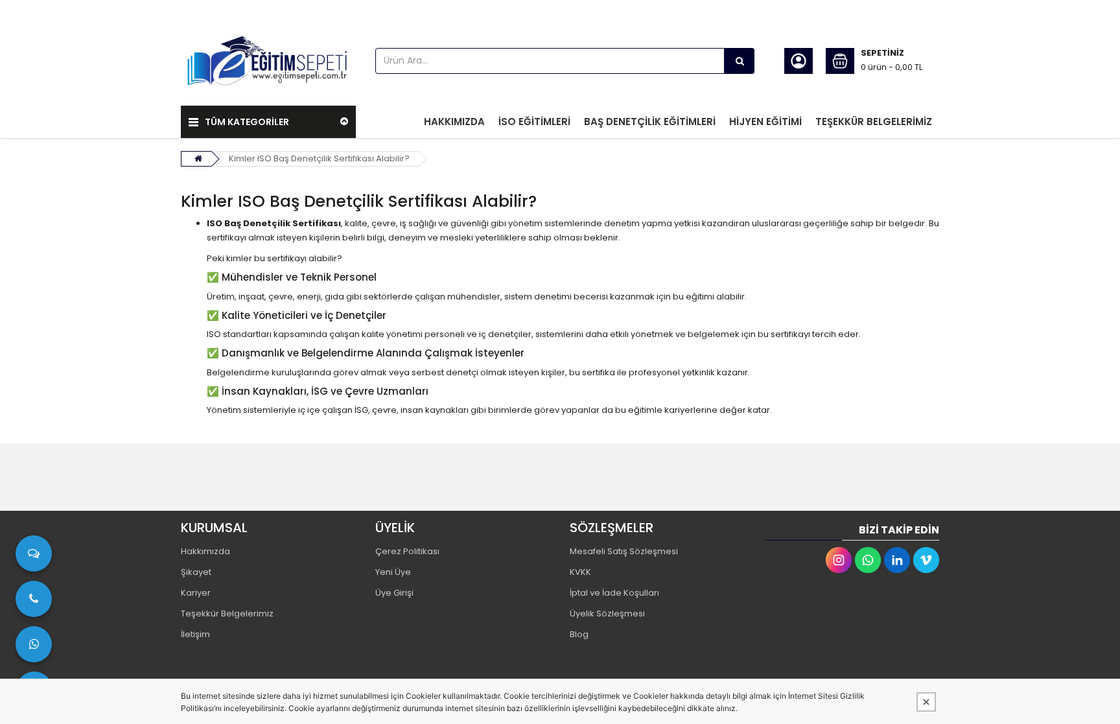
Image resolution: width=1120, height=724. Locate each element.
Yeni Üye (393, 572)
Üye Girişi (394, 593)
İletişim (195, 634)
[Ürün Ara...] (739, 61)
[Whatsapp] (868, 560)
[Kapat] (926, 702)
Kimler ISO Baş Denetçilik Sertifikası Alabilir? (319, 158)
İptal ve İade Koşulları (614, 593)
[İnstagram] (839, 560)
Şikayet (196, 572)
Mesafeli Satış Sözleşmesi (624, 551)
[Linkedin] (897, 560)
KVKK (580, 572)
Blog (579, 634)
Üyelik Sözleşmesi (607, 613)
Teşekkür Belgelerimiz (227, 613)
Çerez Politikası (407, 551)
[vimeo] (926, 560)
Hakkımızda (205, 551)
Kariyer (196, 593)
